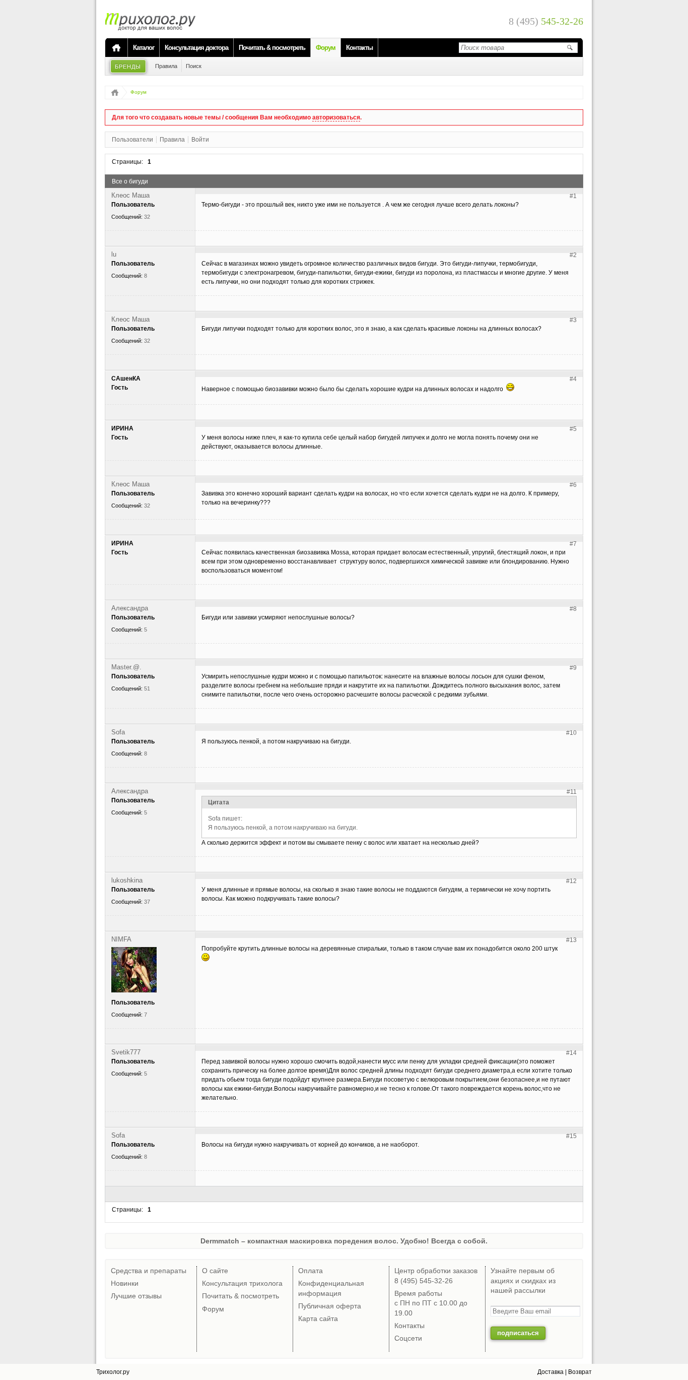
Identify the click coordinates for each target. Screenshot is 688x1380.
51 (147, 688)
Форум (325, 47)
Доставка (550, 1371)
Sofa (118, 732)
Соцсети (408, 1338)
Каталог (143, 47)
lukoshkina (127, 880)
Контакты (359, 47)
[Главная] (116, 47)
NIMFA (121, 939)
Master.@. (126, 667)
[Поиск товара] (570, 47)
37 (147, 902)
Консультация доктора (196, 47)
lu (113, 254)
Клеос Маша (130, 195)
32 (147, 217)
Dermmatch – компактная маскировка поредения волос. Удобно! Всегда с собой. (344, 1241)
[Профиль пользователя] (134, 990)
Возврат (580, 1371)
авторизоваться (336, 117)
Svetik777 (126, 1052)
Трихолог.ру (112, 1371)
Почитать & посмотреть (272, 47)
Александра (129, 608)
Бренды (128, 67)
